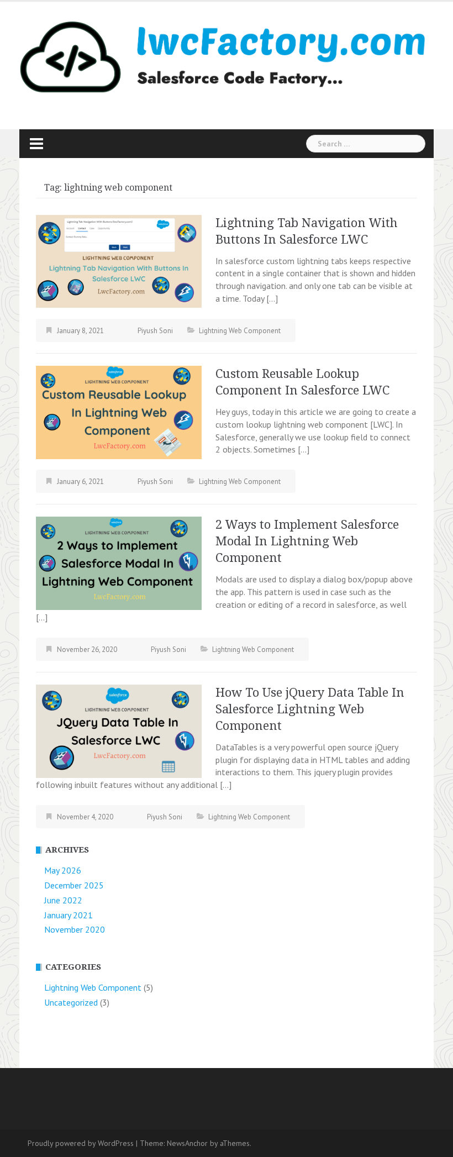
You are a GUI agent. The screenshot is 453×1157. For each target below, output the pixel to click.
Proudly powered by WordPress (81, 1143)
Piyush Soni (155, 330)
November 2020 (74, 929)
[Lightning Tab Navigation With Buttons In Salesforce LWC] (119, 260)
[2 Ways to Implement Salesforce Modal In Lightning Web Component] (119, 562)
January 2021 (68, 915)
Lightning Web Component (240, 330)
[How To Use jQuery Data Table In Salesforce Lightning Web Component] (119, 729)
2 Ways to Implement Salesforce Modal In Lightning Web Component (307, 541)
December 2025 (74, 885)
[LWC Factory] (222, 55)
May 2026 (62, 870)
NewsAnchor (187, 1143)
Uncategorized (71, 1002)
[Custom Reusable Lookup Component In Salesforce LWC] (119, 411)
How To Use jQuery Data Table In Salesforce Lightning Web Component (309, 709)
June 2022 (63, 900)
